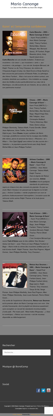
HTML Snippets (17, 414)
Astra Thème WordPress (40, 406)
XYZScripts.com (35, 414)
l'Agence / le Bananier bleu (30, 408)
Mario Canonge (24, 4)
